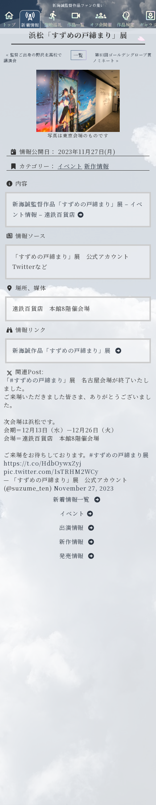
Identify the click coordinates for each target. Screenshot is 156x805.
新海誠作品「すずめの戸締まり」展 (62, 350)
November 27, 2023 (84, 488)
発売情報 (72, 556)
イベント (70, 166)
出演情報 (72, 527)
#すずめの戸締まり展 (119, 455)
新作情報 (96, 166)
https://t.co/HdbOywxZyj (43, 463)
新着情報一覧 (72, 499)
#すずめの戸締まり (36, 380)
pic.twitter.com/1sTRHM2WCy (51, 471)
